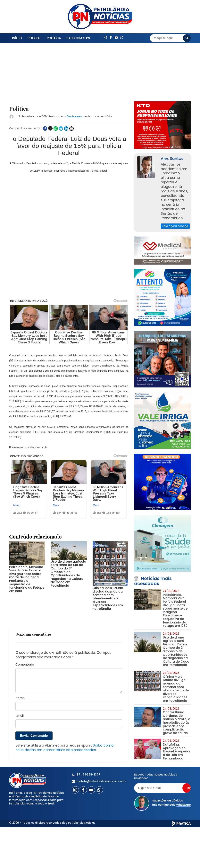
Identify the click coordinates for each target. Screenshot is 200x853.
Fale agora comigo (175, 226)
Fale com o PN (78, 38)
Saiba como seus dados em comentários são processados (64, 747)
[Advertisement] (68, 76)
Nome (20, 698)
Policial (34, 38)
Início (17, 38)
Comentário (24, 665)
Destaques (74, 116)
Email (19, 716)
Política (54, 38)
